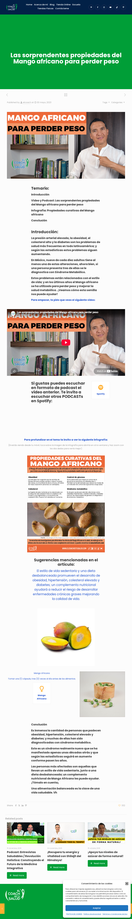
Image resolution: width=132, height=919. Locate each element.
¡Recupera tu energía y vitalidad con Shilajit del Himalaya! (64, 856)
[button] (127, 883)
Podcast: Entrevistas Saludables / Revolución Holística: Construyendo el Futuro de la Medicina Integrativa (25, 860)
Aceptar (97, 908)
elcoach (27, 102)
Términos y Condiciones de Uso (114, 914)
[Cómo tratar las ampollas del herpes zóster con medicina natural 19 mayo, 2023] (2, 908)
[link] (66, 503)
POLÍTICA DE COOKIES (74, 914)
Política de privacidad (92, 914)
